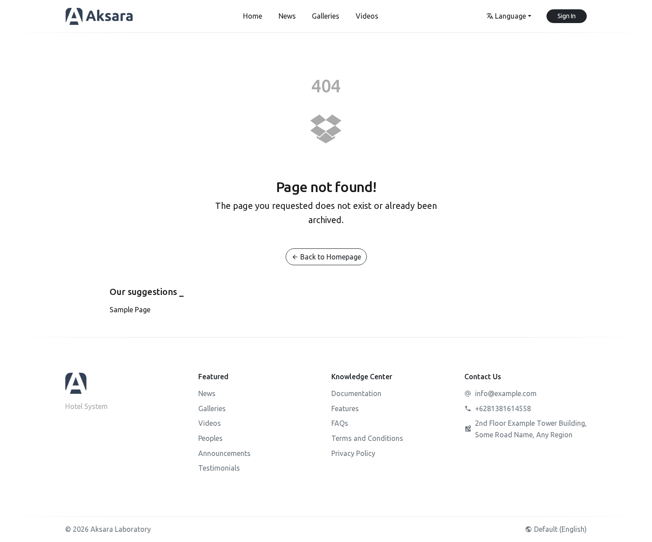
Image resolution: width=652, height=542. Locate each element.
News (207, 393)
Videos (209, 423)
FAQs (339, 423)
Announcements (224, 453)
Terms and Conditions (367, 438)
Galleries (212, 408)
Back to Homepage (330, 257)
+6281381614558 (503, 408)
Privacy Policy (353, 453)
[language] (508, 16)
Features (345, 408)
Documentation (356, 393)
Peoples (210, 438)
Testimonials (219, 468)
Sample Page (130, 310)
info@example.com (506, 393)
